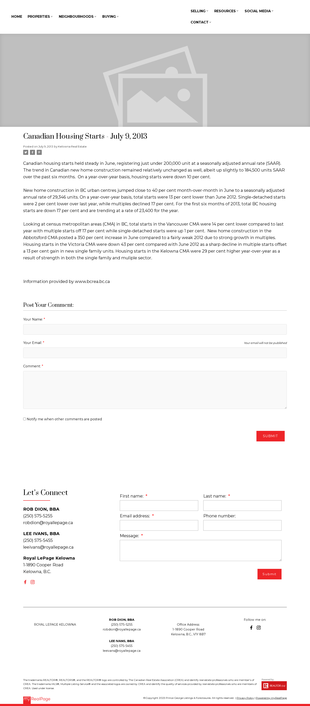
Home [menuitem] (16, 17)
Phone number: (219, 515)
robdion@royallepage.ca (48, 522)
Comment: (32, 366)
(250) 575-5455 (121, 646)
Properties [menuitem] (39, 17)
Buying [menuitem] (109, 17)
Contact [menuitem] (200, 22)
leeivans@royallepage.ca (48, 547)
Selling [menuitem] (198, 11)
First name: (132, 496)
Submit (270, 436)
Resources (225, 11)
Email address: (135, 515)
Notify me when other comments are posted (64, 419)
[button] (25, 582)
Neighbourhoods (76, 17)
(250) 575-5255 (121, 624)
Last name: (215, 496)
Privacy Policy (245, 697)
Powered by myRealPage (271, 697)
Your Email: (33, 343)
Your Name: (33, 319)
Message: (130, 535)
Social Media (258, 11)
